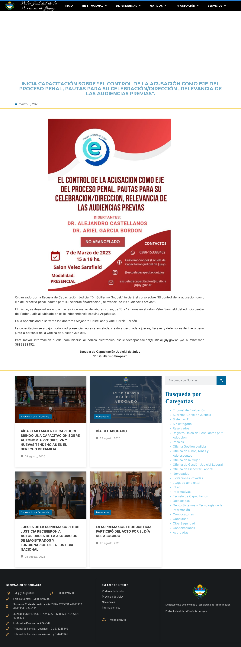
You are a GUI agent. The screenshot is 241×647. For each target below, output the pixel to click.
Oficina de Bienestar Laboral (193, 469)
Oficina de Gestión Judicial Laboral (198, 464)
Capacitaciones (184, 528)
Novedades (181, 473)
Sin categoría (182, 424)
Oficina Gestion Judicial (190, 446)
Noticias (156, 5)
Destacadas (102, 416)
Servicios (215, 5)
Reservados (181, 428)
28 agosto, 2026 (34, 456)
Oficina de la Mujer (186, 460)
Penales (178, 442)
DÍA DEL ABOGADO (111, 431)
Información (185, 5)
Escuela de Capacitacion (190, 496)
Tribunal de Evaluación (189, 410)
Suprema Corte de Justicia (35, 416)
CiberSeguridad (184, 523)
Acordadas (180, 532)
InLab (177, 487)
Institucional (92, 5)
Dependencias (126, 5)
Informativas (182, 492)
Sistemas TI (181, 419)
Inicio (69, 5)
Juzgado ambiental (186, 482)
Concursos (180, 519)
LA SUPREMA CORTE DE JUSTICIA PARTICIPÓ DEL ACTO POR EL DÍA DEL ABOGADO (124, 531)
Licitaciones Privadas (188, 478)
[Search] (221, 380)
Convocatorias (183, 514)
